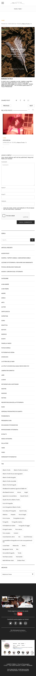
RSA (17, 549)
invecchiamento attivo (9, 537)
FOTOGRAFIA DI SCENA (9, 525)
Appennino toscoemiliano (10, 496)
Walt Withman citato (8, 560)
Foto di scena (6, 518)
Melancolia (16, 545)
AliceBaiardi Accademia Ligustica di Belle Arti (14, 488)
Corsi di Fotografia (8, 503)
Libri (2, 375)
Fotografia (5, 522)
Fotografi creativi (7, 529)
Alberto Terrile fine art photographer (13, 474)
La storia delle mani (7, 361)
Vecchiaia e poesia (7, 557)
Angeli (3, 298)
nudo (3, 407)
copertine (4, 316)
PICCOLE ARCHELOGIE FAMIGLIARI (11, 267)
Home (15, 9)
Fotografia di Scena (7, 352)
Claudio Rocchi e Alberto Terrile (11, 500)
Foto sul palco (6, 533)
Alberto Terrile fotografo (9, 477)
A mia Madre (5, 284)
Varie (19, 9)
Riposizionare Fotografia (9, 429)
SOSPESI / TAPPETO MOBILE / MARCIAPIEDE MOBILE (16, 258)
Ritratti (4, 434)
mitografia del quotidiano (10, 384)
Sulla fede (4, 443)
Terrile (19, 553)
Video (3, 452)
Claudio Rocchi (24, 496)
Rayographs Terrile (8, 549)
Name (3, 187)
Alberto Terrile (26, 24)
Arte (2, 302)
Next (31, 106)
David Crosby (23, 511)
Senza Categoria (6, 439)
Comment (4, 162)
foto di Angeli (22, 514)
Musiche (4, 393)
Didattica (4, 325)
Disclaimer (29, 665)
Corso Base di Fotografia (9, 511)
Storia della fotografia (8, 553)
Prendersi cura (6, 420)
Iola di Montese (28, 537)
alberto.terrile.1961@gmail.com (18, 631)
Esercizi (4, 334)
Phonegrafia (5, 416)
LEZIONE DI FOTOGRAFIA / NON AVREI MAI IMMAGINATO (17, 262)
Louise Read (6, 545)
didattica (5, 514)
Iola (19, 537)
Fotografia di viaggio (24, 525)
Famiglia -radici (6, 343)
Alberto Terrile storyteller (9, 481)
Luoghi (3, 379)
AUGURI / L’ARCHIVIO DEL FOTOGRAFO (12, 271)
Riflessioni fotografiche (9, 425)
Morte (23, 545)
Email (3, 194)
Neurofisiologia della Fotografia (12, 402)
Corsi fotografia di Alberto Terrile (11, 507)
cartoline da (5, 311)
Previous (6, 106)
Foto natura (18, 529)
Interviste (4, 357)
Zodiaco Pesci (21, 560)
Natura (3, 398)
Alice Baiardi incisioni (8, 492)
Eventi (3, 339)
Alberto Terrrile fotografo (9, 485)
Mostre (3, 389)
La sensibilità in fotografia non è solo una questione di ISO (17, 541)
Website (3, 201)
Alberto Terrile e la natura (21, 470)
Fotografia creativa (17, 522)
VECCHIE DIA (6, 140)
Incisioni (16, 533)
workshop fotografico (8, 457)
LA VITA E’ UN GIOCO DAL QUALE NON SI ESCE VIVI (15, 366)
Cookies (23, 665)
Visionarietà (19, 557)
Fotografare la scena (18, 518)
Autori (3, 307)
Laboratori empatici (7, 370)
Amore (3, 293)
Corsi (3, 320)
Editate (3, 329)
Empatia (13, 514)
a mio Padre (5, 289)
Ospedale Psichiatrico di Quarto (11, 411)
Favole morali (6, 348)
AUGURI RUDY (5, 253)
